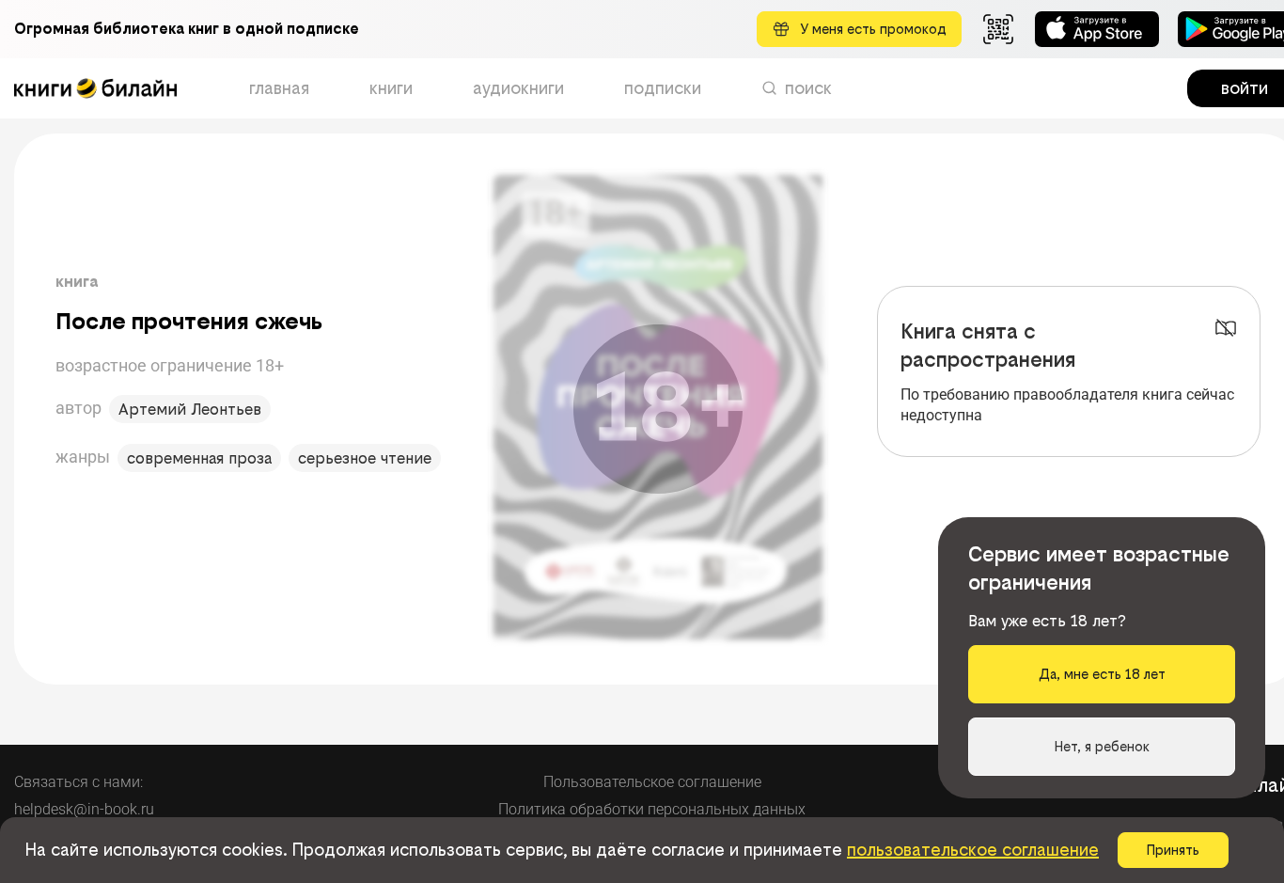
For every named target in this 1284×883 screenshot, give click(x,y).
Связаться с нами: (78, 782)
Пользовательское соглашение (652, 782)
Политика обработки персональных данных (652, 809)
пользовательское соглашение (973, 849)
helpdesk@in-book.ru (84, 809)
